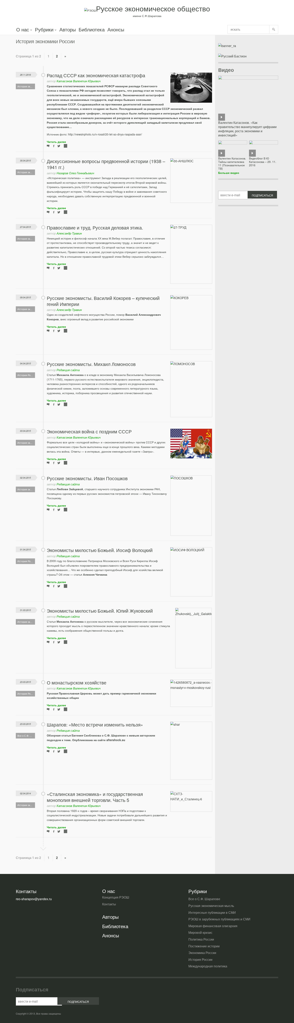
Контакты (109, 904)
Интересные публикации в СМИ (212, 912)
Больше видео (228, 173)
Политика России (201, 939)
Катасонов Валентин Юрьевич (79, 81)
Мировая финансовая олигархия (212, 926)
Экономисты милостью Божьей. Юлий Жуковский (100, 610)
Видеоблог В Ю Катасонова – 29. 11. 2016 (262, 161)
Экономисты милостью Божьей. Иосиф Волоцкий (100, 550)
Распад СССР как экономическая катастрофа (96, 75)
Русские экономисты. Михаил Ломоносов (91, 364)
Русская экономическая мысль (211, 905)
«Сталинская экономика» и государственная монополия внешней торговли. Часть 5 (95, 797)
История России (200, 959)
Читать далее (56, 142)
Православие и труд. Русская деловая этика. (95, 227)
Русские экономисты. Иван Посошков (87, 478)
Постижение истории (204, 946)
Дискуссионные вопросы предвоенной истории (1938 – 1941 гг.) (106, 164)
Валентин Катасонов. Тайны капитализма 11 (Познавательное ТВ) (232, 163)
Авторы (67, 29)
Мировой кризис (200, 932)
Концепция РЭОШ (115, 897)
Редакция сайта (68, 370)
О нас (22, 29)
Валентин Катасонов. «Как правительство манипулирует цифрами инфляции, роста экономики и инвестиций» (247, 128)
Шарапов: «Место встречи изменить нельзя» (95, 724)
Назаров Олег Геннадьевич (75, 173)
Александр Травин (69, 233)
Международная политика (207, 966)
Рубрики (44, 29)
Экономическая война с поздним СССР (89, 431)
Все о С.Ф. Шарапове (204, 899)
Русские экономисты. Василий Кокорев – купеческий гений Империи (103, 301)
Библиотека (92, 29)
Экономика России (202, 952)
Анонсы (115, 29)
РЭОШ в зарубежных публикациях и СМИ (219, 919)
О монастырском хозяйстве (76, 682)
